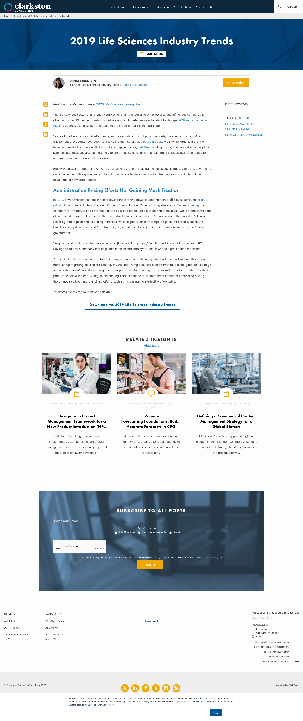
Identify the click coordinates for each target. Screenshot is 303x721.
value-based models (148, 142)
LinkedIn (141, 85)
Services (139, 7)
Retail (177, 532)
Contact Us (204, 7)
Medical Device (95, 403)
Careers (292, 6)
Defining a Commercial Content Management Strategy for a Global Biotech (226, 421)
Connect (151, 621)
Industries (117, 7)
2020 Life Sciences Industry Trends (120, 104)
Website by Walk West (287, 685)
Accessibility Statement (54, 636)
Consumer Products (158, 403)
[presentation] (80, 546)
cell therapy (146, 147)
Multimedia (154, 54)
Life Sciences (74, 403)
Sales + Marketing (151, 407)
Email (127, 85)
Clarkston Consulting (27, 7)
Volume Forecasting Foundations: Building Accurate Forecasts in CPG (153, 421)
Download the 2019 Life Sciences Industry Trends (132, 304)
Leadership (53, 613)
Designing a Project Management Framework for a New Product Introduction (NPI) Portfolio (76, 423)
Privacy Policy (55, 620)
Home (6, 16)
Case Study (56, 403)
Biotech (244, 403)
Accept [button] (216, 712)
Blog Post (136, 403)
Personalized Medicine (244, 135)
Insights (160, 7)
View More (151, 346)
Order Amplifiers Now (16, 636)
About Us (180, 7)
